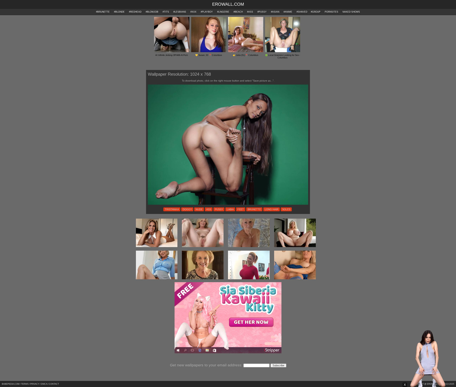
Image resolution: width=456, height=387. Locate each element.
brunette (254, 209)
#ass (250, 12)
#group (315, 12)
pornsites (331, 12)
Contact (54, 384)
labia (230, 209)
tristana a (172, 209)
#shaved (302, 12)
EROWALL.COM (228, 4)
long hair (271, 209)
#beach (238, 12)
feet (240, 209)
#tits (166, 12)
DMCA (44, 384)
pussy (219, 209)
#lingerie (223, 12)
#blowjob (152, 12)
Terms (24, 384)
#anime (288, 12)
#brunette (103, 12)
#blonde (119, 12)
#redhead (135, 12)
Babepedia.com (10, 384)
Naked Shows (351, 12)
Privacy (34, 384)
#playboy (207, 12)
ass (208, 209)
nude (199, 209)
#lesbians (179, 12)
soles (286, 209)
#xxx (193, 12)
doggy (187, 209)
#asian (275, 12)
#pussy (262, 12)
